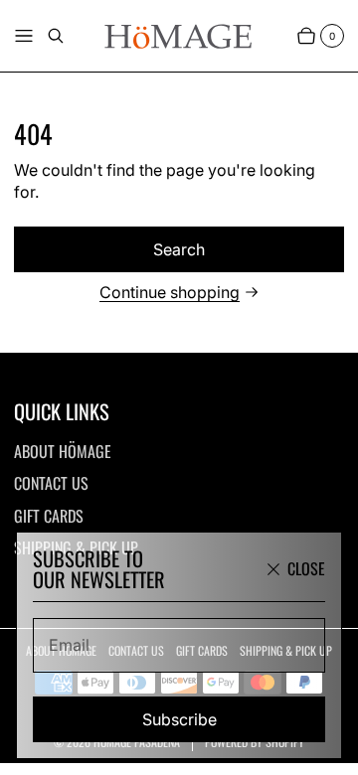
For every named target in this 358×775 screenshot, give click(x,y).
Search (179, 249)
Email (69, 645)
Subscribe (179, 719)
